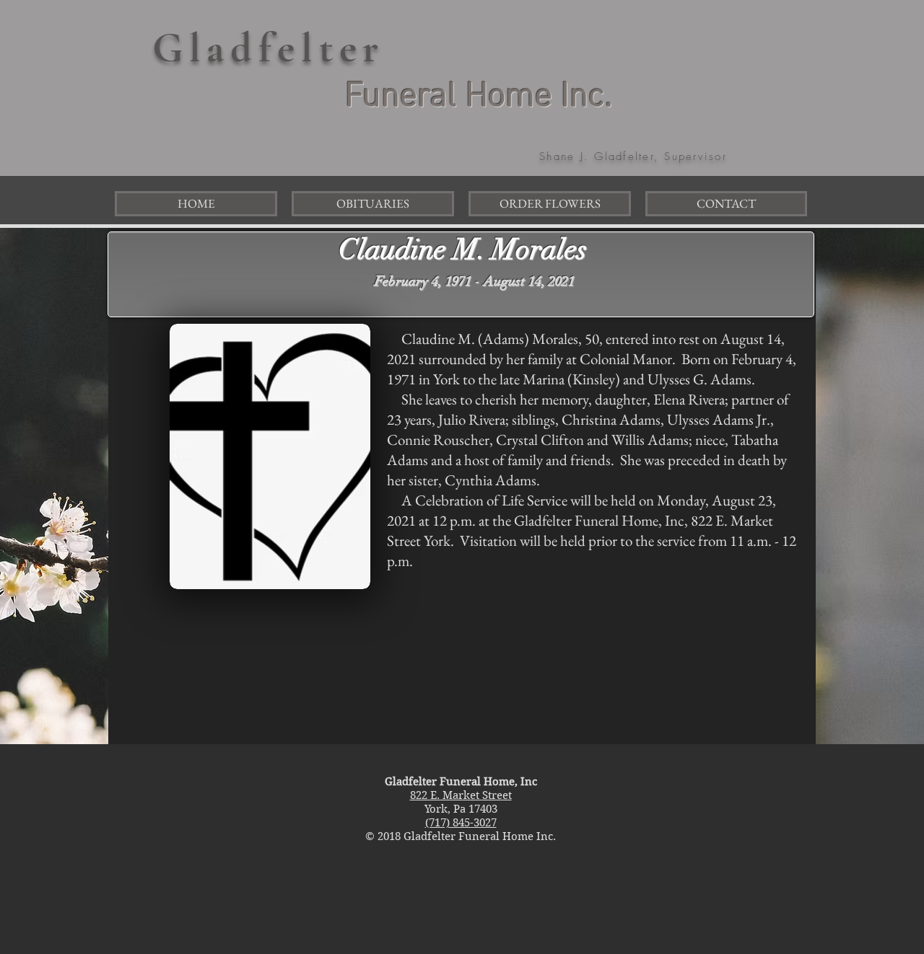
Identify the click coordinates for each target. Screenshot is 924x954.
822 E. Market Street (461, 795)
